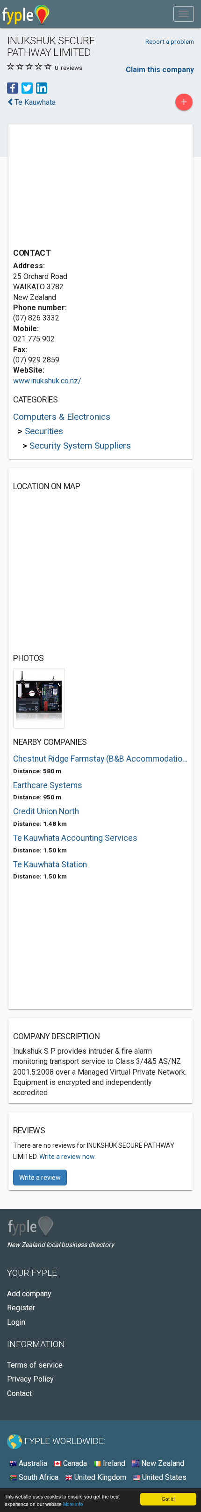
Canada (74, 1463)
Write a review (40, 1177)
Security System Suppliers (80, 445)
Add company (29, 1293)
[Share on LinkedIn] (41, 87)
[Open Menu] (183, 14)
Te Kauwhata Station (50, 864)
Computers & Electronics (61, 416)
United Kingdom (99, 1477)
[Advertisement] (83, 187)
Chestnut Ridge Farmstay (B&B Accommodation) (100, 758)
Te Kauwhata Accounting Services (75, 838)
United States (163, 1477)
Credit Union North (46, 811)
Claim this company (160, 69)
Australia (32, 1463)
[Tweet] (27, 87)
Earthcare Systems (47, 785)
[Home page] (26, 14)
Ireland (113, 1463)
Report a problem (169, 41)
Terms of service (35, 1365)
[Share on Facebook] (12, 87)
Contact (19, 1393)
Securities (44, 431)
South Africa (37, 1477)
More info (73, 1503)
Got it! (168, 1498)
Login (16, 1322)
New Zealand (161, 1463)
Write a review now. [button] (67, 1156)
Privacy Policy (30, 1379)
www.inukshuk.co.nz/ (47, 380)
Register (21, 1307)
